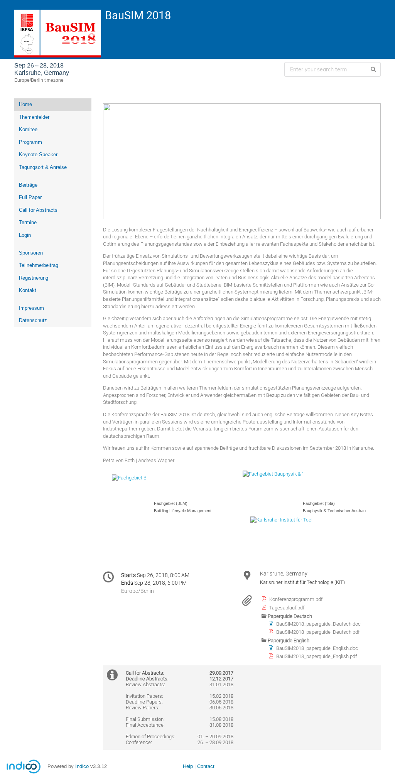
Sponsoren (31, 253)
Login (25, 235)
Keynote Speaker (38, 154)
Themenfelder (34, 117)
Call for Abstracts (38, 210)
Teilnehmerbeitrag (38, 265)
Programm (30, 142)
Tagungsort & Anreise (43, 167)
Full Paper (30, 197)
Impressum (31, 308)
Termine (28, 222)
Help (188, 766)
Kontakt (27, 290)
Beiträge (28, 185)
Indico (82, 766)
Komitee (28, 129)
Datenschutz (33, 320)
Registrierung (33, 278)
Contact (205, 766)
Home (25, 104)
